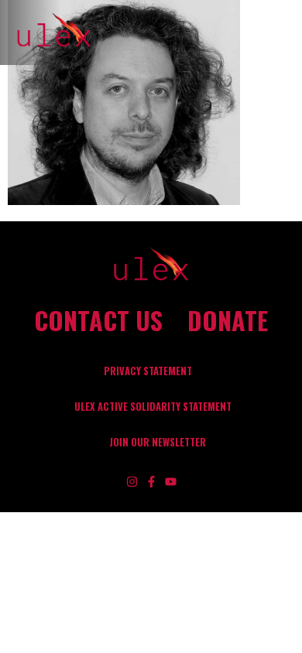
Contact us (98, 320)
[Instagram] (132, 481)
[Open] (285, 32)
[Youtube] (171, 481)
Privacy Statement (148, 371)
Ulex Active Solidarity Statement (153, 406)
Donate (227, 320)
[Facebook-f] (151, 481)
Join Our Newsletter (157, 442)
